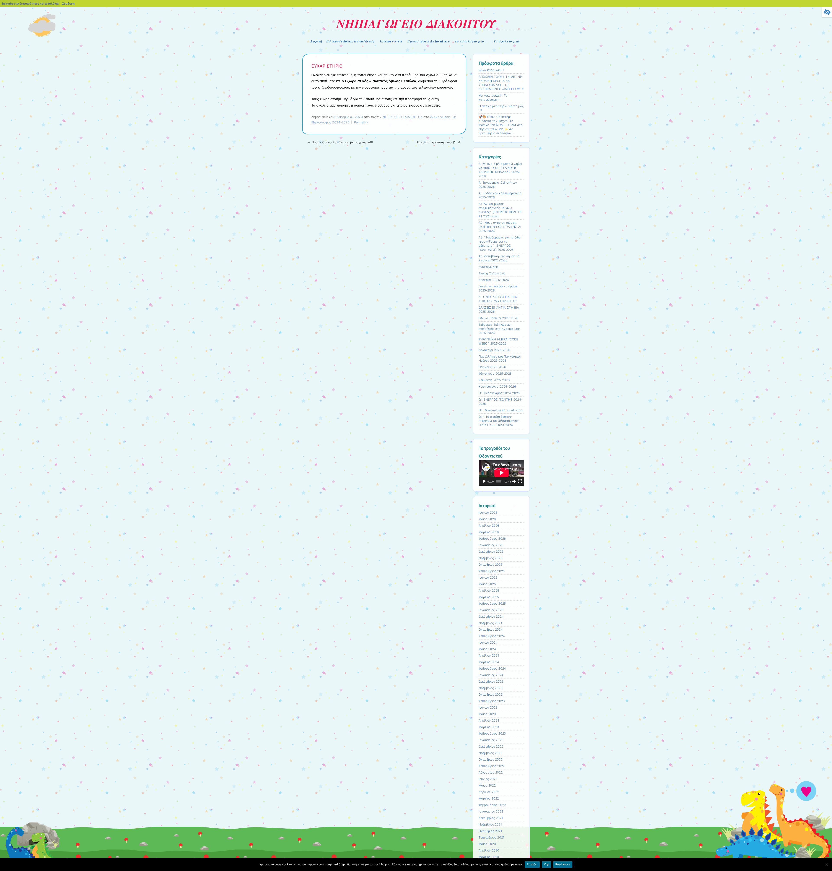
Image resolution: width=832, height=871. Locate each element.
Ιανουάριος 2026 (491, 545)
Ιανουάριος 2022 (491, 811)
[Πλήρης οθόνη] (520, 481)
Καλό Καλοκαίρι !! (491, 70)
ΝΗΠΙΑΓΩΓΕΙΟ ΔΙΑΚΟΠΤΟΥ (416, 23)
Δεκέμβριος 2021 (491, 818)
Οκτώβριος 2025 (490, 564)
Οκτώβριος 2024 (491, 629)
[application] (501, 473)
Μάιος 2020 (487, 844)
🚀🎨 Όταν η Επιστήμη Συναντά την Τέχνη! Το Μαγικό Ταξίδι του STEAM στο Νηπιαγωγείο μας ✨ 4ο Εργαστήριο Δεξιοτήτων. (500, 125)
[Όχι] (826, 864)
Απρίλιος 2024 (489, 655)
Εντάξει (532, 864)
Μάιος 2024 (487, 649)
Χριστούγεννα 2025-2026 (497, 386)
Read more (562, 864)
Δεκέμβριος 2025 (491, 551)
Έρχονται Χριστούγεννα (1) (439, 142)
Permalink (361, 122)
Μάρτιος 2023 (489, 727)
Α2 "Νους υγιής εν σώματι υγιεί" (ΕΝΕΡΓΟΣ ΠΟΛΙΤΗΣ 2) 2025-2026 (500, 227)
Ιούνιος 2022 (488, 779)
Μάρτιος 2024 (489, 662)
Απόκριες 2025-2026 (494, 280)
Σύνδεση (68, 3)
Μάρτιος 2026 (489, 532)
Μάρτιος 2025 (489, 597)
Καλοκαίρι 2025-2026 (494, 350)
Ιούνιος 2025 (488, 577)
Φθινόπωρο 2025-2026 (495, 373)
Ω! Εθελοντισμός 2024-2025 (499, 393)
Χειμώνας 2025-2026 (494, 380)
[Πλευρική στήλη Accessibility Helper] (827, 12)
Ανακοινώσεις (440, 117)
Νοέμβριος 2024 (490, 623)
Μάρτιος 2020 (489, 857)
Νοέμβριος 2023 (490, 688)
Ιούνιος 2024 (488, 642)
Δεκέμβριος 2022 (491, 746)
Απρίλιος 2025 (489, 590)
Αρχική (316, 41)
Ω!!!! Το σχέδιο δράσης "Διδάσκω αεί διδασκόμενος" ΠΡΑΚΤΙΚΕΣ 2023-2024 (499, 421)
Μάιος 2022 (487, 785)
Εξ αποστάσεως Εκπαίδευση (350, 41)
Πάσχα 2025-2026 (492, 367)
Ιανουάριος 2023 (491, 740)
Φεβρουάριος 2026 (492, 538)
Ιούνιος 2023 (488, 707)
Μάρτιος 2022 (489, 798)
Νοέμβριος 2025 (490, 558)
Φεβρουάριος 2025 (492, 603)
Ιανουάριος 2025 (491, 610)
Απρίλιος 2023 (489, 720)
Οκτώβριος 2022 (490, 759)
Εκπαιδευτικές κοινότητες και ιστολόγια (30, 3)
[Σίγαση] (514, 481)
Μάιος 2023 (487, 714)
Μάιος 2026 (487, 519)
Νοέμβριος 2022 (490, 753)
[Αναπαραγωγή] (484, 481)
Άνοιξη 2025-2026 (492, 273)
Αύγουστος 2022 (491, 772)
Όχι (546, 864)
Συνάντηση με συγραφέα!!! (340, 142)
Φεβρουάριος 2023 (492, 733)
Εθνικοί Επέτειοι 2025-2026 (498, 318)
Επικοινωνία (391, 41)
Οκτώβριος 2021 (490, 831)
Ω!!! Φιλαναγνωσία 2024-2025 (501, 410)
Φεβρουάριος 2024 (492, 668)
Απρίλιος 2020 (489, 850)
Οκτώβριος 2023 (491, 694)
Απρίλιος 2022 (489, 792)
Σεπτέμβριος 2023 (492, 701)
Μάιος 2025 (487, 584)
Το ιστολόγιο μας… (471, 41)
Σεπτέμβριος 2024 (492, 636)
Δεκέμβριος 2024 (491, 616)
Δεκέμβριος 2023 (491, 681)
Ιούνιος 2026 (488, 512)
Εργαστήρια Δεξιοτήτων (428, 41)
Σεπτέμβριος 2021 (491, 837)
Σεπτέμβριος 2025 (492, 571)
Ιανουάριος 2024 (491, 675)
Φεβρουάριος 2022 (492, 805)
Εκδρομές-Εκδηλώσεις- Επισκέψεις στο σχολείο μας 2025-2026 (499, 329)
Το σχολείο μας (507, 41)
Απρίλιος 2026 (489, 525)
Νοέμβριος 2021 (490, 824)
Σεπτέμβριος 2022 (492, 766)
